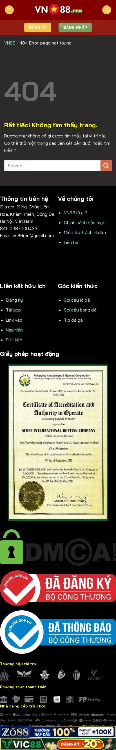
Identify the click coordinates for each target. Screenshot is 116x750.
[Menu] (9, 10)
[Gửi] (106, 165)
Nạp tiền (14, 330)
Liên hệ (71, 242)
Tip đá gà (73, 320)
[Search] (106, 10)
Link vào (14, 320)
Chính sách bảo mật (84, 222)
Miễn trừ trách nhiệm (85, 232)
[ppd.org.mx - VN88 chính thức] (58, 10)
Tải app (13, 310)
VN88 (9, 43)
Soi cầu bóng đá (80, 310)
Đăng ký (14, 300)
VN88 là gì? (75, 212)
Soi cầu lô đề (77, 300)
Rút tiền (14, 339)
